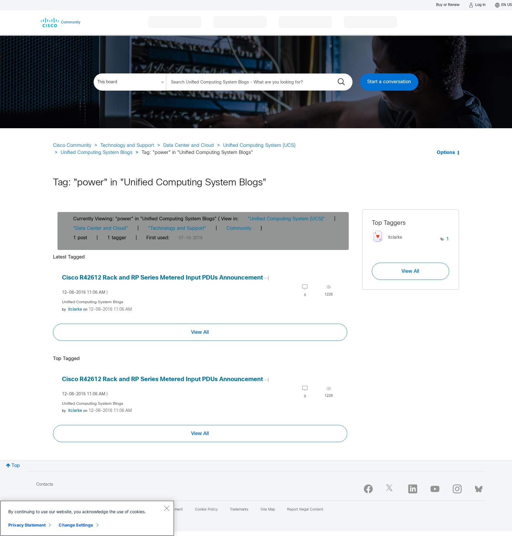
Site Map (267, 509)
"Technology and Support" (177, 228)
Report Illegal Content (305, 509)
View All (200, 332)
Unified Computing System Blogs (96, 152)
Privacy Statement (27, 524)
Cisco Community (72, 145)
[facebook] (368, 488)
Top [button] (16, 465)
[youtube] (435, 488)
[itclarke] (389, 244)
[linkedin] (412, 488)
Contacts (44, 485)
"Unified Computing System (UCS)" (286, 219)
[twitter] (390, 488)
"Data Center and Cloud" (100, 228)
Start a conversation (389, 82)
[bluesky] (478, 487)
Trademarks (239, 509)
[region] (87, 518)
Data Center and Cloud (188, 145)
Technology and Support (127, 145)
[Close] (166, 508)
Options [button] (446, 152)
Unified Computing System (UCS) (259, 145)
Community (238, 228)
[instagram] (457, 488)
